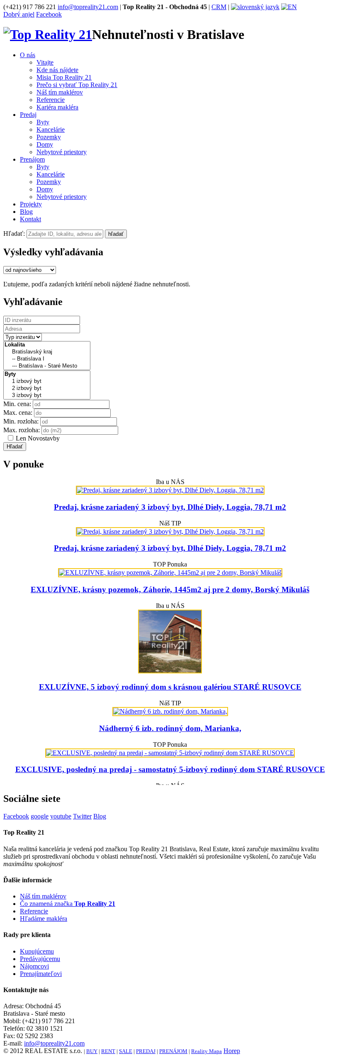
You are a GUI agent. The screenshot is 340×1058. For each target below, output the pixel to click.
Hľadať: (14, 233)
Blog (26, 211)
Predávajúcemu (40, 958)
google (40, 816)
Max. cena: (17, 412)
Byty (42, 122)
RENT (108, 1051)
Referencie (50, 99)
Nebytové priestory (61, 151)
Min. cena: (17, 403)
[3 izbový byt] (47, 395)
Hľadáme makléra (43, 918)
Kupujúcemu (37, 951)
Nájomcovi (34, 966)
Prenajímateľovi (41, 973)
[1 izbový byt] (47, 381)
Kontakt (30, 219)
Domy (44, 144)
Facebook (49, 14)
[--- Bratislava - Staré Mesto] (47, 366)
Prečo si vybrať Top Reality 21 (76, 84)
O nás (27, 54)
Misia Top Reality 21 (64, 77)
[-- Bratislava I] (47, 359)
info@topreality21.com (88, 6)
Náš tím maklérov (59, 92)
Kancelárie (50, 129)
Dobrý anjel (18, 14)
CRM (218, 6)
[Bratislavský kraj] (47, 352)
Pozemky (48, 136)
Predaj (28, 114)
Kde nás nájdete (57, 69)
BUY (91, 1051)
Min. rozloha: (21, 421)
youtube (60, 816)
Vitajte (44, 62)
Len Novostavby (38, 438)
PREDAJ (145, 1051)
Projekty (31, 204)
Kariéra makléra (57, 107)
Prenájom (32, 159)
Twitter (82, 816)
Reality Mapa (206, 1051)
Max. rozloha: (21, 429)
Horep (231, 1050)
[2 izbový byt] (47, 388)
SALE (125, 1051)
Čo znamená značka (67, 903)
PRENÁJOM (173, 1051)
